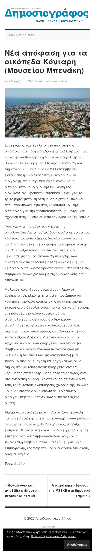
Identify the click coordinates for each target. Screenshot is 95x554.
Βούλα (19, 463)
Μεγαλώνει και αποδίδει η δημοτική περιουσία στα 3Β (22, 490)
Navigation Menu (22, 34)
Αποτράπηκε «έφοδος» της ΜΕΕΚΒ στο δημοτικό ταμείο (69, 490)
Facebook (47, 527)
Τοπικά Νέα (58, 81)
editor (42, 81)
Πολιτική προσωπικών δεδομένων (53, 536)
